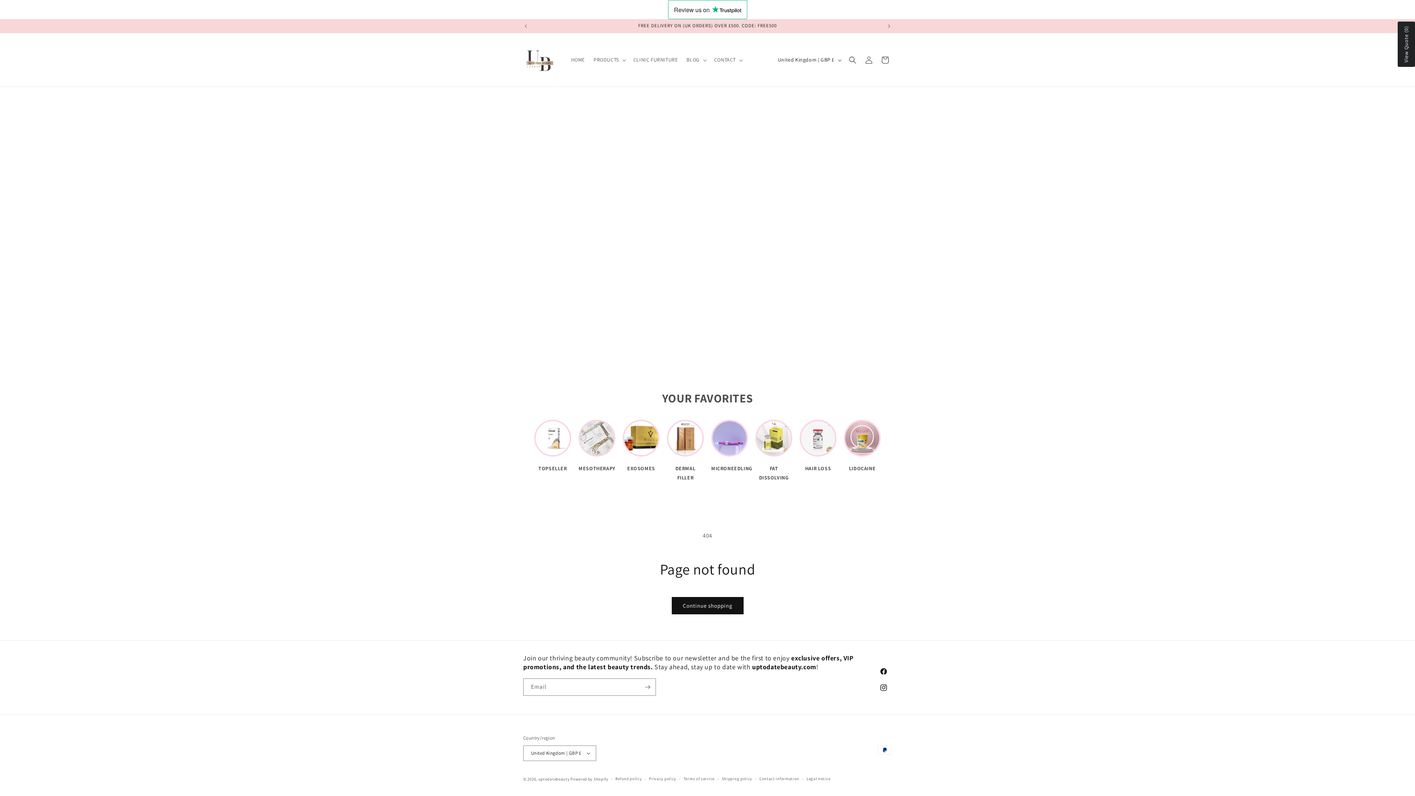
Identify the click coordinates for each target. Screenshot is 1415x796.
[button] (609, 59)
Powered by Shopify (589, 779)
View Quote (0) (1406, 44)
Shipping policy (737, 778)
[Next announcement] (889, 26)
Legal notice (818, 778)
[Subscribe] (647, 687)
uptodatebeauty (554, 779)
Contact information (779, 778)
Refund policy (628, 778)
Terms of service (699, 778)
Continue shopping (708, 605)
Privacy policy (662, 778)
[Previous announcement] (526, 26)
